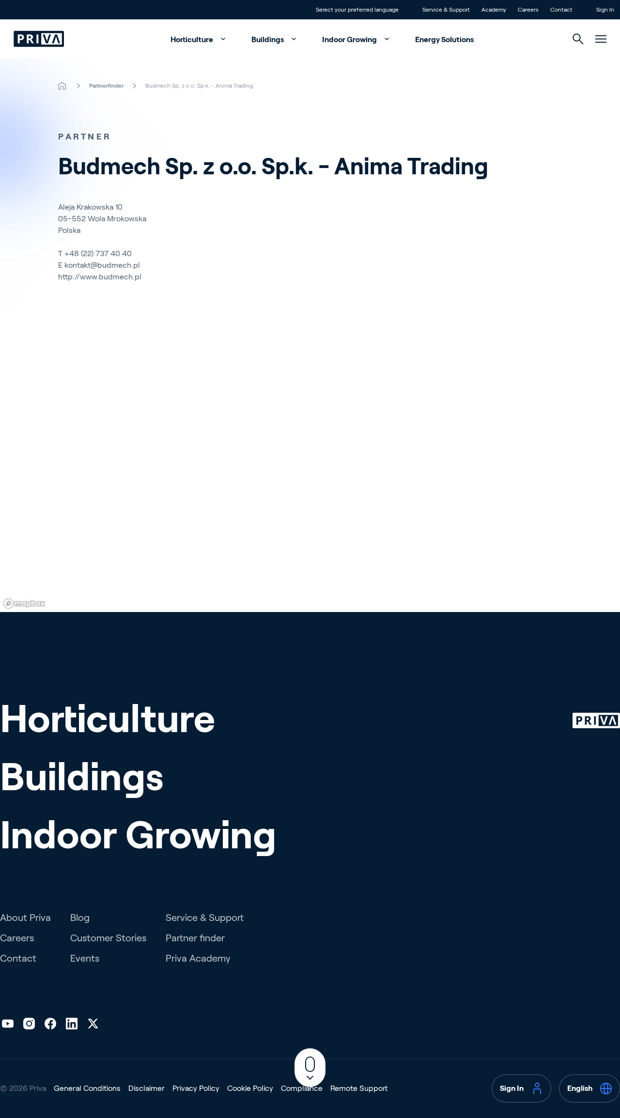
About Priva (25, 917)
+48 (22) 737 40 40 (98, 253)
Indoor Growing (350, 39)
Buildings (268, 39)
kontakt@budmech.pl (102, 265)
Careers (17, 938)
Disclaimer (146, 1088)
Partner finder (195, 938)
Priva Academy (198, 958)
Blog (80, 917)
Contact (18, 958)
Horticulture (192, 39)
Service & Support (205, 917)
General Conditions (87, 1088)
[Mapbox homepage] (24, 603)
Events (84, 958)
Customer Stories (108, 938)
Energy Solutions (444, 39)
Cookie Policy (250, 1088)
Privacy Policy (195, 1088)
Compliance (302, 1088)
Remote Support (359, 1088)
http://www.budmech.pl (99, 277)
